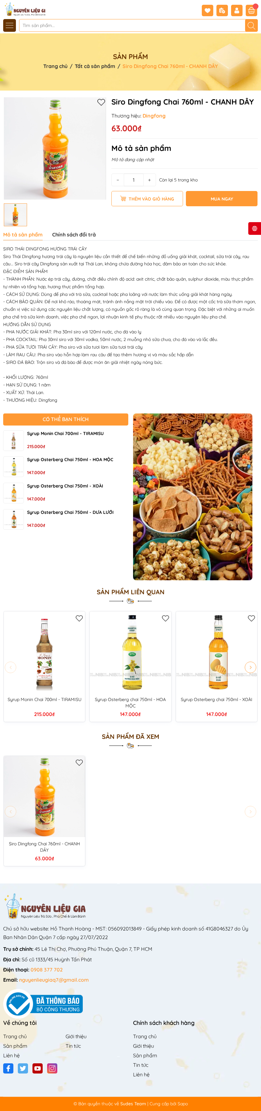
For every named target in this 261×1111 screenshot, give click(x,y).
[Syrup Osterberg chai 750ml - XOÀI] (13, 493)
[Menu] (9, 25)
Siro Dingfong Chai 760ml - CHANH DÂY (44, 847)
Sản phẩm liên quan (131, 592)
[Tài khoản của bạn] (238, 10)
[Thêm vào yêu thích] (101, 102)
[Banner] (195, 496)
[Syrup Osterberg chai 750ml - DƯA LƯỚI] (13, 519)
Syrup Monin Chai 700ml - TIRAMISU (65, 433)
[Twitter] (23, 1068)
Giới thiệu (76, 1036)
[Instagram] (52, 1068)
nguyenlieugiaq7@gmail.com (54, 980)
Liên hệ (11, 1055)
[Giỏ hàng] (251, 10)
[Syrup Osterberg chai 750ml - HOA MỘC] (13, 466)
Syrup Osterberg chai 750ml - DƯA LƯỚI (70, 512)
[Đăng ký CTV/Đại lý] (223, 10)
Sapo (183, 1104)
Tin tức (73, 1046)
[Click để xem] (55, 148)
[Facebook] (8, 1068)
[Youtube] (37, 1068)
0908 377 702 (47, 969)
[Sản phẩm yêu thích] (209, 10)
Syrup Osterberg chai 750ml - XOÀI (65, 486)
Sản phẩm (15, 1046)
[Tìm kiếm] (251, 25)
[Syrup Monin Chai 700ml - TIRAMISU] (13, 440)
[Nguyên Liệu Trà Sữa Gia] (23, 9)
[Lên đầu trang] (253, 1095)
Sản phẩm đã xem (130, 736)
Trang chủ (15, 1036)
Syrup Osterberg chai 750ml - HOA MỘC (70, 459)
